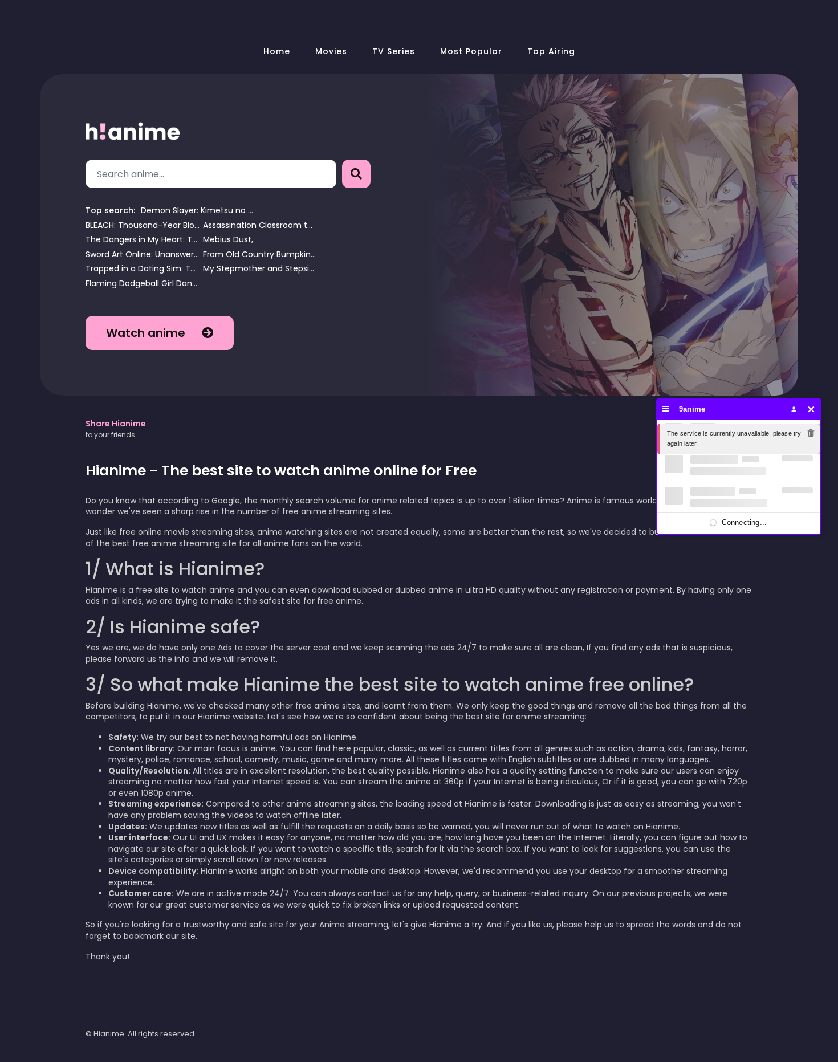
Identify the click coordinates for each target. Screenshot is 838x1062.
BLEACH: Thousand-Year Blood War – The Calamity (143, 225)
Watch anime (147, 333)
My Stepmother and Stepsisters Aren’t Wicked (260, 268)
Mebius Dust (227, 239)
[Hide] (811, 409)
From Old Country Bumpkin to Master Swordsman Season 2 (260, 254)
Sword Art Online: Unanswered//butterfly (143, 254)
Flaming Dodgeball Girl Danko (143, 283)
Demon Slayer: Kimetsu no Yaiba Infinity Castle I (198, 210)
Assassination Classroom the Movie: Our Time (260, 225)
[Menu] (666, 409)
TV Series (393, 51)
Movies (331, 51)
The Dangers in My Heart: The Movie (143, 239)
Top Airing (551, 51)
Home (276, 51)
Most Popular (471, 51)
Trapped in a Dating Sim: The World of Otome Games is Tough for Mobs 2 (143, 268)
